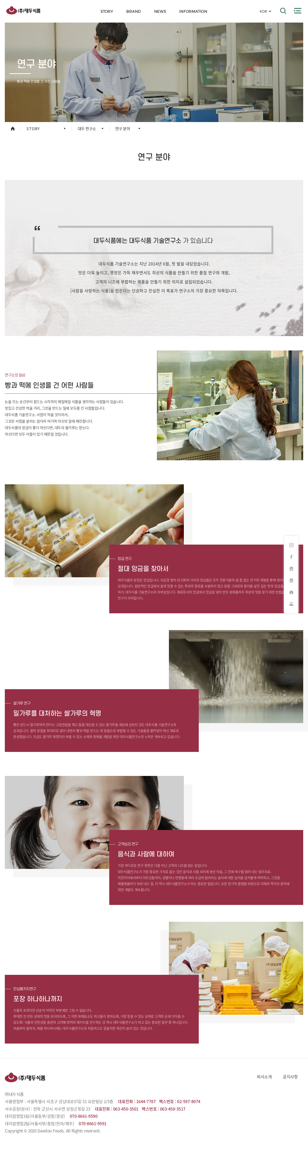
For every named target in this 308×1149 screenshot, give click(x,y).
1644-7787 (146, 1101)
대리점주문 (291, 592)
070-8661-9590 (84, 1116)
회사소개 (264, 1077)
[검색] (283, 10)
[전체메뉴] (298, 10)
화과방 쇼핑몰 (291, 569)
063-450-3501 (126, 1109)
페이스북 (291, 557)
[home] (12, 128)
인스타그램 (291, 545)
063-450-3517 (173, 1109)
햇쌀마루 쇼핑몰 (291, 580)
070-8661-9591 (93, 1123)
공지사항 (290, 1077)
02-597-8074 (188, 1101)
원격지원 (291, 604)
